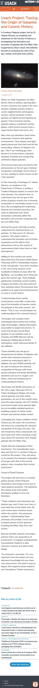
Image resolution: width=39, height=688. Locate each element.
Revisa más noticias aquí (20, 664)
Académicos (5, 605)
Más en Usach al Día (11, 599)
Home (6, 681)
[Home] (8, 3)
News (6, 683)
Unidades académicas (8, 625)
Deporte (4, 616)
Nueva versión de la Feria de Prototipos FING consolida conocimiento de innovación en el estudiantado (19, 655)
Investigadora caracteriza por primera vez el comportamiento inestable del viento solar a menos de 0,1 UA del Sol (18, 611)
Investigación (17, 588)
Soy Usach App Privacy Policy (13, 685)
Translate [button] (26, 9)
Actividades (5, 650)
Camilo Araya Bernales (11, 90)
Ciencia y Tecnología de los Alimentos (14, 639)
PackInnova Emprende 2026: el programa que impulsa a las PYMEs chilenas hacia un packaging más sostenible (19, 644)
